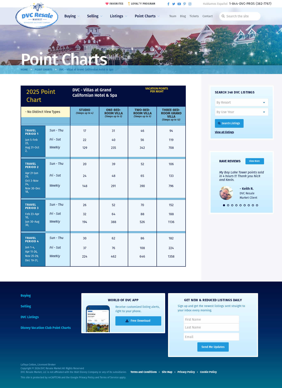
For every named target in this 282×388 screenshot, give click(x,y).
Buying (70, 16)
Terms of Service (109, 377)
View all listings (224, 132)
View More (254, 161)
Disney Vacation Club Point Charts (46, 328)
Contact (208, 16)
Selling (92, 16)
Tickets (194, 16)
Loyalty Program (143, 3)
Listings (116, 16)
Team (172, 16)
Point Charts (145, 16)
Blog (183, 16)
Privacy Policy (87, 377)
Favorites (117, 3)
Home (24, 69)
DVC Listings (30, 317)
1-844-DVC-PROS (250, 4)
